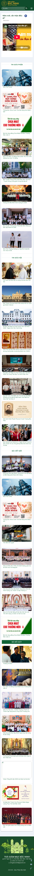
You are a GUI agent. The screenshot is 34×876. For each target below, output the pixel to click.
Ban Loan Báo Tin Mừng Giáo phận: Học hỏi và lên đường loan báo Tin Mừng (17, 157)
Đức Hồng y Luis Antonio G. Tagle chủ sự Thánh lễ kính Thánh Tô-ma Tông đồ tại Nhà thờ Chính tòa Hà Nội (17, 443)
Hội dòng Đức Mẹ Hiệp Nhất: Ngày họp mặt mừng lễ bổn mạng (17, 733)
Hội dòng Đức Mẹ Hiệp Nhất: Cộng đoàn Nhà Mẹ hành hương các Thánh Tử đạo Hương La (16, 589)
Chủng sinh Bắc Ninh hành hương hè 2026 (15, 202)
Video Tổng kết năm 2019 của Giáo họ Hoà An (16, 779)
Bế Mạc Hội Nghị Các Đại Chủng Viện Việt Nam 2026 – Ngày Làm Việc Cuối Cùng (16, 327)
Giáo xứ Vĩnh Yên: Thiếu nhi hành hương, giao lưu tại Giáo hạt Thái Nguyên (17, 566)
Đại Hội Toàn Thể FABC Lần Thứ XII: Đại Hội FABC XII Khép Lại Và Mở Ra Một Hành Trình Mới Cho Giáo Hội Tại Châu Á (17, 397)
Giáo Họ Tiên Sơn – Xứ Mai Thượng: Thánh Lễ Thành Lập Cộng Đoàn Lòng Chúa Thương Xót (16, 710)
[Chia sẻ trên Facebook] (25, 15)
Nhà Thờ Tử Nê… (8, 87)
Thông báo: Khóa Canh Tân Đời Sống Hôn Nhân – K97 (17, 111)
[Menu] (31, 8)
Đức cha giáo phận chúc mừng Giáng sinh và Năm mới (17, 826)
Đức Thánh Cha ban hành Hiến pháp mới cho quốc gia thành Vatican (17, 304)
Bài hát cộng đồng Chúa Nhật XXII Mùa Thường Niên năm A (16, 134)
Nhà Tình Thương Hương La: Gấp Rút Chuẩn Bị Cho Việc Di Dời (16, 249)
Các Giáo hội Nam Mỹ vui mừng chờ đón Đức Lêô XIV (17, 281)
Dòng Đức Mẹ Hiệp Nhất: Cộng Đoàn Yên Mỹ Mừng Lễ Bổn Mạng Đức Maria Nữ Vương (17, 474)
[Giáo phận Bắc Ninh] (10, 3)
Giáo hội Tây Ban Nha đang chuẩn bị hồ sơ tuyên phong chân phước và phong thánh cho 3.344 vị (17, 350)
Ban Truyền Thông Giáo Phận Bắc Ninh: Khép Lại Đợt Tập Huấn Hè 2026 (17, 226)
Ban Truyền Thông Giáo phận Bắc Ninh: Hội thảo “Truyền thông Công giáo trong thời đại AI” (17, 180)
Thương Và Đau (7, 663)
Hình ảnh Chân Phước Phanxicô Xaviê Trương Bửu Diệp (17, 419)
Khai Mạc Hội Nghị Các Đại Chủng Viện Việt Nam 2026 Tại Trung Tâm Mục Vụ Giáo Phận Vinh (17, 373)
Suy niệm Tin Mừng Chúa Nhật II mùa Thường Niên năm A (17, 687)
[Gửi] (26, 8)
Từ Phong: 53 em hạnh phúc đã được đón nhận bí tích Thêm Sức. (17, 756)
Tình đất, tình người (8, 542)
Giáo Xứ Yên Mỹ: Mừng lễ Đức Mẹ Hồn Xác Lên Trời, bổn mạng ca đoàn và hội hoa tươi (16, 612)
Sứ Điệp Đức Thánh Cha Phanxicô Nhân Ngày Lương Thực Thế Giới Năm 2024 (16, 803)
